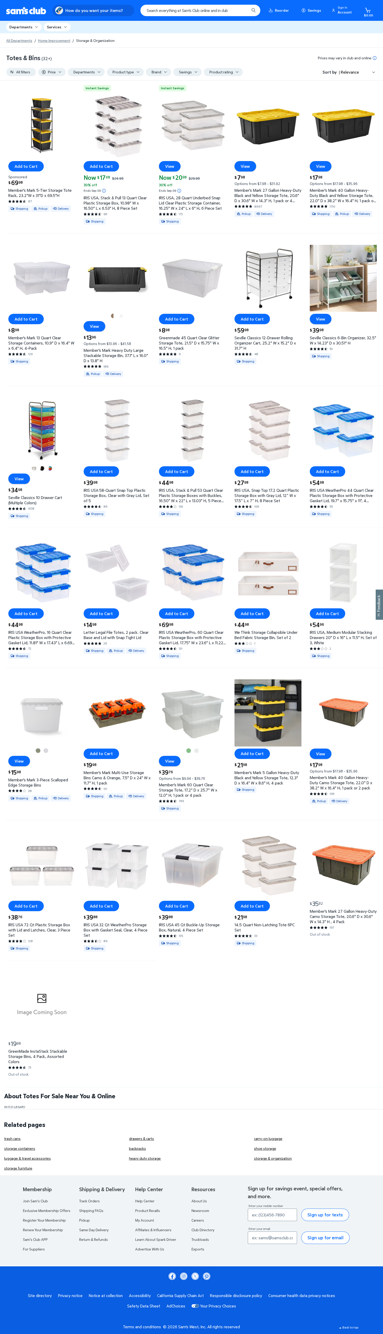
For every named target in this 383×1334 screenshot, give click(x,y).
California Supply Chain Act (180, 1295)
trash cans (12, 1138)
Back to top (350, 1327)
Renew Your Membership (43, 1229)
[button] (342, 10)
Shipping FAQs (91, 1210)
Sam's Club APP (35, 1239)
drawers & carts (141, 1138)
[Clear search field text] (241, 10)
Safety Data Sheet (143, 1306)
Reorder (282, 10)
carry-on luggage (268, 1138)
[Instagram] (184, 1276)
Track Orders (89, 1200)
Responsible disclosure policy (236, 1295)
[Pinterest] (206, 1276)
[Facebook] (172, 1276)
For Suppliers (34, 1249)
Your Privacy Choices (218, 1306)
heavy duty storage (145, 1158)
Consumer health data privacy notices (301, 1295)
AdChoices (175, 1306)
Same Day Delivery (94, 1229)
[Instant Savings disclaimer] (104, 191)
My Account (144, 1220)
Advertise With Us (149, 1249)
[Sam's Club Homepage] (26, 10)
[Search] (253, 10)
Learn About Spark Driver (155, 1239)
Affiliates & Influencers (153, 1229)
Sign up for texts (325, 1214)
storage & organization (273, 1158)
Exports (197, 1249)
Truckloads (200, 1239)
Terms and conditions (142, 1327)
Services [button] (54, 26)
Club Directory (202, 1229)
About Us (199, 1200)
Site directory (40, 1295)
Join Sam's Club (35, 1200)
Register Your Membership (44, 1220)
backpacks (137, 1148)
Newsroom (200, 1210)
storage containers (19, 1148)
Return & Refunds (93, 1239)
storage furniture (18, 1168)
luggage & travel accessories (27, 1158)
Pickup (84, 1220)
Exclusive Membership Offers (46, 1210)
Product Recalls (147, 1210)
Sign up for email (325, 1237)
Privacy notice (70, 1295)
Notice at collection (106, 1295)
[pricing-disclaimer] (375, 58)
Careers (197, 1220)
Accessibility (140, 1295)
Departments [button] (20, 26)
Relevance (350, 72)
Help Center (145, 1200)
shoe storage (265, 1148)
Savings (314, 10)
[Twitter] (195, 1276)
